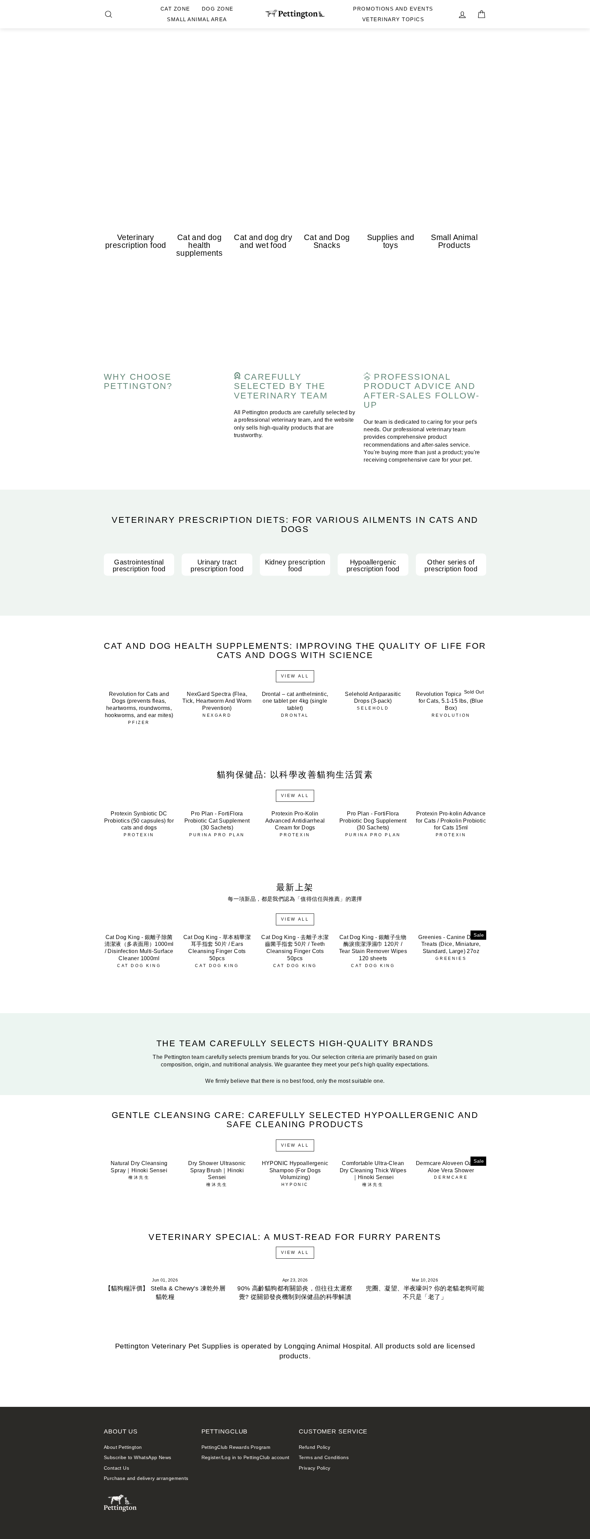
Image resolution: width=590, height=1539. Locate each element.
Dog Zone (218, 9)
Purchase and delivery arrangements (146, 1478)
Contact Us (116, 1468)
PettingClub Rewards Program (236, 1447)
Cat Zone (175, 9)
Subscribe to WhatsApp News (137, 1457)
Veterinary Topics (393, 19)
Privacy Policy (315, 1468)
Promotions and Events (393, 9)
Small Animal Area (197, 19)
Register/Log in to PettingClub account (245, 1457)
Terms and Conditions (324, 1457)
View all (295, 676)
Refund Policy (314, 1447)
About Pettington (123, 1447)
